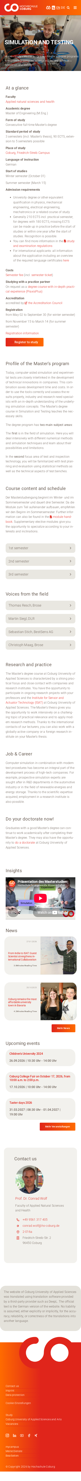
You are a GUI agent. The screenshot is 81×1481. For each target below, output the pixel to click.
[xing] (36, 1435)
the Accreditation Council (45, 303)
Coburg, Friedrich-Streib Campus (28, 153)
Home (8, 56)
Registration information (22, 333)
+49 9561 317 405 (35, 1219)
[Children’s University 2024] (40, 1057)
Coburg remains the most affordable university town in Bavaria (22, 1002)
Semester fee (15, 275)
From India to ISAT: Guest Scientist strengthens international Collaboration (22, 956)
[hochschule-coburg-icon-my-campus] (48, 7)
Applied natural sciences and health (30, 101)
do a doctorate (25, 842)
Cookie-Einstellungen (18, 1403)
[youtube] (22, 1435)
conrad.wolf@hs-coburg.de (41, 1225)
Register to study (26, 342)
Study (17, 56)
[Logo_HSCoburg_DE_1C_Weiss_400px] (20, 5)
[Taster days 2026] (40, 1109)
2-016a (27, 1232)
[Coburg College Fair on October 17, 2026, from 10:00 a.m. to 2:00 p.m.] (40, 1082)
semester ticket (41, 275)
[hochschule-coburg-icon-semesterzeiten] (53, 7)
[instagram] (7, 1435)
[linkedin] (14, 1435)
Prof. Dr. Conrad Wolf (31, 1198)
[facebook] (29, 1435)
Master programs (34, 56)
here (66, 260)
